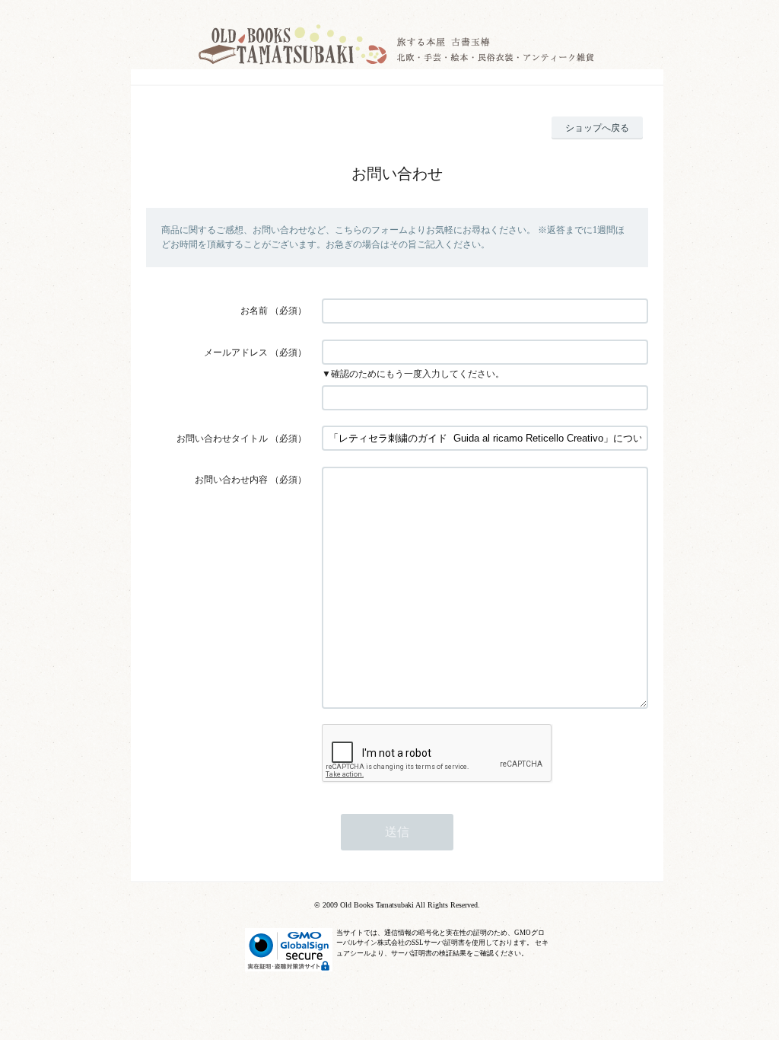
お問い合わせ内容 (231, 479)
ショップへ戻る (597, 128)
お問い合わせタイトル (222, 438)
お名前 (254, 310)
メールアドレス (236, 352)
